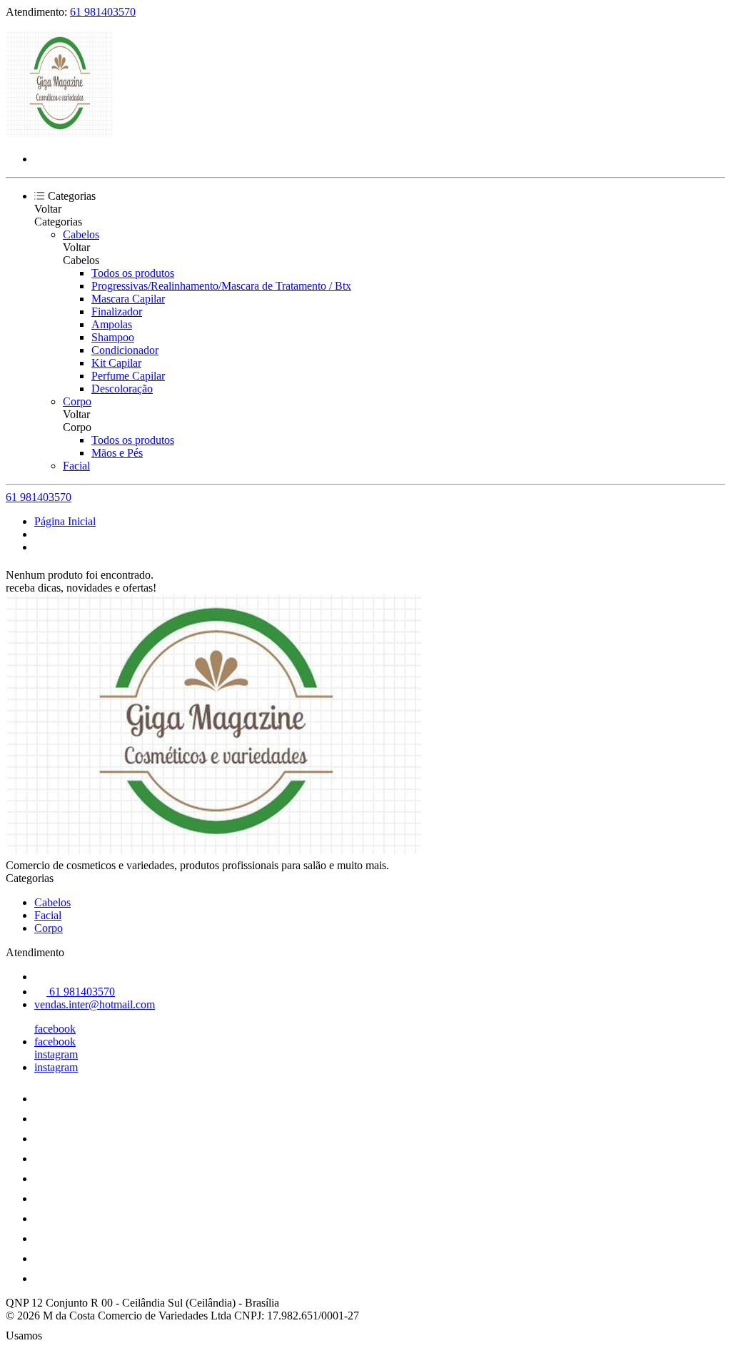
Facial (76, 466)
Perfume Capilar (128, 376)
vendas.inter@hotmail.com (94, 1004)
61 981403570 (103, 12)
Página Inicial (65, 521)
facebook (55, 1029)
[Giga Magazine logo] (59, 134)
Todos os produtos (132, 273)
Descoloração (122, 388)
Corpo (77, 401)
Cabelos (81, 234)
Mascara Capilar (128, 299)
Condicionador (124, 350)
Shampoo (112, 337)
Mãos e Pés (117, 453)
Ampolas (111, 324)
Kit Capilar (116, 363)
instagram (56, 1054)
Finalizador (116, 311)
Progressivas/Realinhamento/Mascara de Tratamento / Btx (221, 286)
